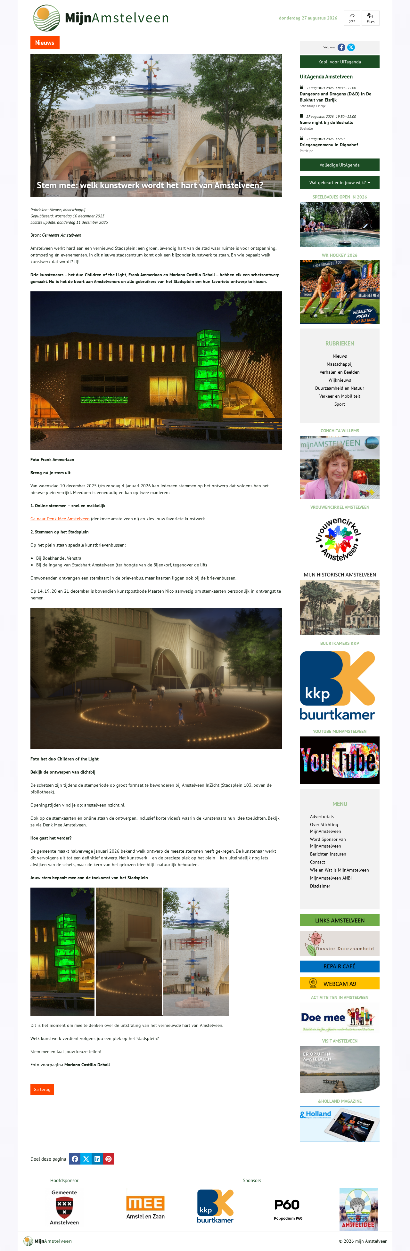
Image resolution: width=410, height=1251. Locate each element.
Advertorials (322, 816)
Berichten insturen (328, 854)
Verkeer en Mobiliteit (339, 396)
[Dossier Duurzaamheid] (340, 943)
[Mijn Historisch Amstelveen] (340, 603)
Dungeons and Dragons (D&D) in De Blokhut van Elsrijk (335, 96)
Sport (339, 404)
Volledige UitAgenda (340, 165)
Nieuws (55, 210)
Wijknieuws (340, 380)
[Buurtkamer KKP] (216, 1206)
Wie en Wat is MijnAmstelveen (339, 870)
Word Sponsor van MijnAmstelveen (328, 842)
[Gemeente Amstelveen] (64, 1207)
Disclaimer (320, 886)
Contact (317, 862)
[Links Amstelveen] (340, 920)
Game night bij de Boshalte (326, 122)
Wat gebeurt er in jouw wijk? (338, 182)
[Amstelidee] (358, 1209)
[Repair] (340, 966)
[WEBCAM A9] (340, 983)
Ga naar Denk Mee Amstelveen (60, 519)
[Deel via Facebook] (74, 1159)
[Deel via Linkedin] (97, 1159)
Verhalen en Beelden (340, 372)
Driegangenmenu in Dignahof (329, 145)
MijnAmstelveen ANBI (331, 878)
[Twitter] (351, 47)
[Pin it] (108, 1159)
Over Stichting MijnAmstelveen (325, 828)
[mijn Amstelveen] (104, 18)
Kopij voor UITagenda (339, 62)
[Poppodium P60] (287, 1207)
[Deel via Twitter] (86, 1159)
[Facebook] (341, 47)
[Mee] (145, 1207)
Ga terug (42, 1089)
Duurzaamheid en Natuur (339, 388)
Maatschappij (74, 210)
